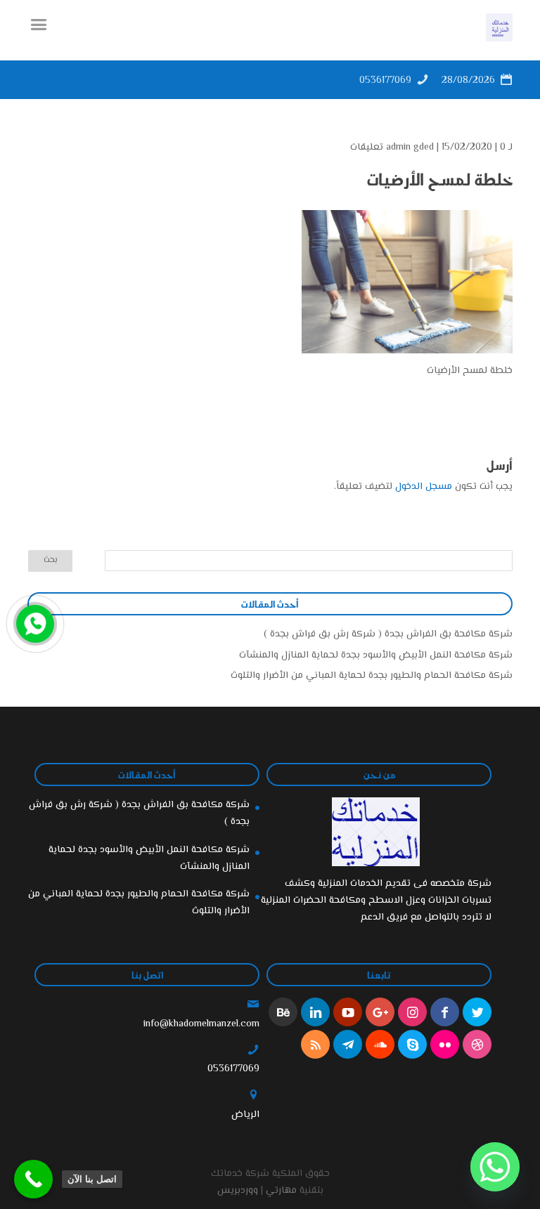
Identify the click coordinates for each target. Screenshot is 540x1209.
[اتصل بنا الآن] (33, 1179)
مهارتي (281, 1190)
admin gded (410, 147)
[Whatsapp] (495, 1166)
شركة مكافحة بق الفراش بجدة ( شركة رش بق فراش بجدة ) (388, 634)
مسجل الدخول (423, 487)
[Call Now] (33, 622)
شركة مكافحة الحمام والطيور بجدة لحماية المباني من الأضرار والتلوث (372, 676)
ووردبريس (237, 1190)
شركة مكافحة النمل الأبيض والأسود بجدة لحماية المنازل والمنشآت (376, 655)
